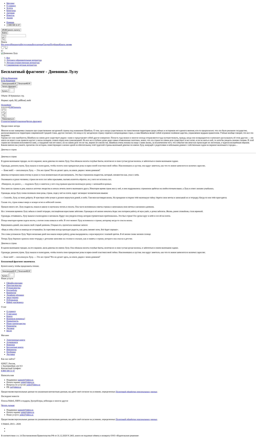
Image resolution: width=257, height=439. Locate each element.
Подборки (54, 44)
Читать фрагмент (9, 86)
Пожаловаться (8, 119)
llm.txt (9, 331)
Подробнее (6, 105)
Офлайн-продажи (14, 283)
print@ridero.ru (27, 382)
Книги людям (65, 44)
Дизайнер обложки (15, 295)
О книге (5, 121)
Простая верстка (13, 285)
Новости (10, 15)
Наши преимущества (16, 323)
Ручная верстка (13, 288)
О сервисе (11, 6)
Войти (4, 33)
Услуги (9, 8)
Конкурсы (11, 10)
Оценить (17, 107)
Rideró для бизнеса (14, 302)
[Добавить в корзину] (11, 90)
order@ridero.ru (33, 385)
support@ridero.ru (25, 380)
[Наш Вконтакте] (7, 428)
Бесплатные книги (14, 347)
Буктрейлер (11, 290)
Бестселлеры (26, 44)
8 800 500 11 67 (8, 371)
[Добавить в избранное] (3, 111)
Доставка (10, 354)
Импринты (16, 44)
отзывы (12, 121)
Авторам (10, 13)
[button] (128, 38)
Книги (9, 316)
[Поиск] (3, 39)
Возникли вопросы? (15, 319)
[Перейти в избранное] (2, 48)
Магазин (10, 3)
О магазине (11, 314)
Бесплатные (37, 44)
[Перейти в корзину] (6, 48)
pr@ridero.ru (15, 387)
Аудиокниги (12, 342)
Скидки (46, 44)
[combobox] (128, 35)
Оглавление (20, 121)
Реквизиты (11, 326)
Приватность (12, 321)
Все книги (6, 44)
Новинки (10, 345)
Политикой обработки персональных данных (136, 392)
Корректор (11, 293)
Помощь (10, 22)
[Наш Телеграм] (7, 431)
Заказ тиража (12, 297)
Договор (10, 328)
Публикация (12, 300)
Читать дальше (7, 405)
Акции (9, 18)
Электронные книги (15, 340)
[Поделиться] (3, 115)
